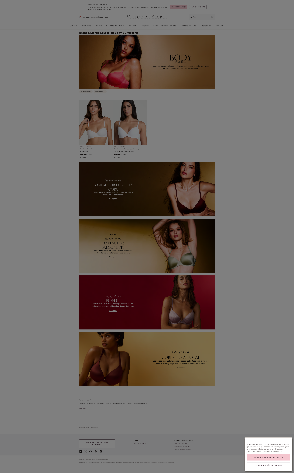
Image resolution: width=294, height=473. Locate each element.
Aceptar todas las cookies (268, 457)
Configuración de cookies (268, 465)
